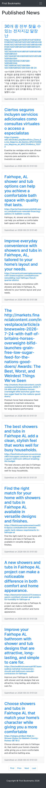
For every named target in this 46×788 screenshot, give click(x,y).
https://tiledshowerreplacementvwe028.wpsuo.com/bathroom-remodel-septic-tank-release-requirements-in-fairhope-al (22, 529)
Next (27, 768)
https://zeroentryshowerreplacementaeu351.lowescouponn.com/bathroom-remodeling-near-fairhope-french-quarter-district (22, 276)
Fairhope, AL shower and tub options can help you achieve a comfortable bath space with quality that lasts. (21, 190)
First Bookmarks (11, 3)
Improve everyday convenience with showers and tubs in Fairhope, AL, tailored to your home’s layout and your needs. (23, 255)
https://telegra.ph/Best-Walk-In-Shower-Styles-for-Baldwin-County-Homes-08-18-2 (21, 738)
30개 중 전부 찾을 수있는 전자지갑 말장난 (22, 31)
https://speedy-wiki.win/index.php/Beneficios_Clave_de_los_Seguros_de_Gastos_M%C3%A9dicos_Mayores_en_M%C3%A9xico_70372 (22, 142)
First (12, 768)
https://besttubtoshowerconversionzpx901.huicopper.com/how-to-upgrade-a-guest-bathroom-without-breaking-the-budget (22, 457)
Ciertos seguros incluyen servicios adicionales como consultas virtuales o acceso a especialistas (22, 121)
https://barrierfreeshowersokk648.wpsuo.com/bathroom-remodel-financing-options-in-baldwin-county (22, 211)
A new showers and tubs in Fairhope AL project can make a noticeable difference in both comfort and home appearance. (22, 576)
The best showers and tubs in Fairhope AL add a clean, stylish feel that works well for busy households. (21, 438)
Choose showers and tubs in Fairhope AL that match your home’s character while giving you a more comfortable (21, 717)
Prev (19, 768)
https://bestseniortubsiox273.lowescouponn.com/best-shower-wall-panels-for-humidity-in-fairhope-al (22, 597)
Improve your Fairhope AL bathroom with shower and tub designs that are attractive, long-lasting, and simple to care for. (21, 646)
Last (34, 768)
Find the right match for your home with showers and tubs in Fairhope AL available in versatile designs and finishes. (22, 504)
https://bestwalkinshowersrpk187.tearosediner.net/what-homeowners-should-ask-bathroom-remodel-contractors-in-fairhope (22, 670)
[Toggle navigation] (40, 3)
